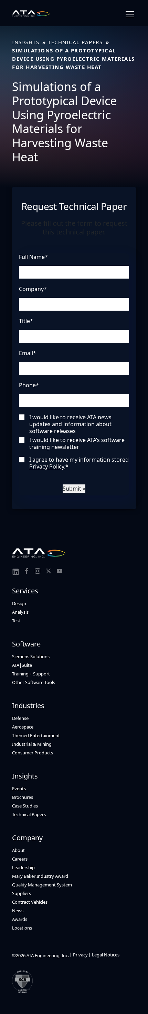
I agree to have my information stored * (79, 463)
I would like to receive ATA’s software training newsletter (77, 443)
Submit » (74, 488)
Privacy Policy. (47, 466)
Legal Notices (105, 955)
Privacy (80, 955)
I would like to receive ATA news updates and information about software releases (70, 424)
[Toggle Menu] (130, 14)
